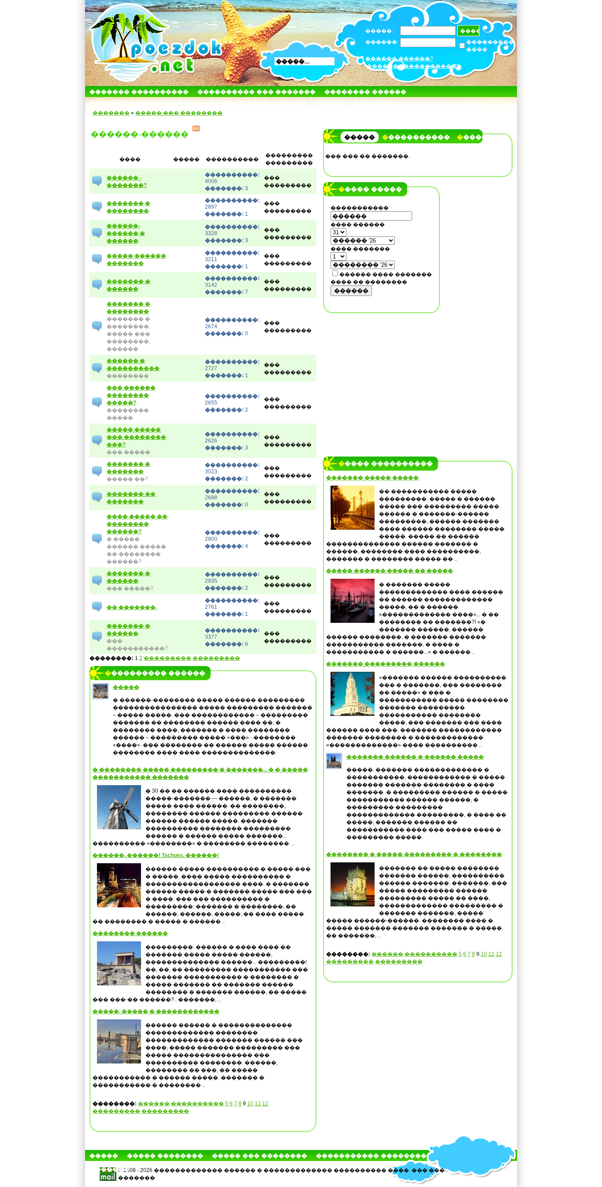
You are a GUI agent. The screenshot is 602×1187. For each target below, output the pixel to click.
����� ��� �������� (179, 113)
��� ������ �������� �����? (131, 395)
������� (373, 102)
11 (258, 1104)
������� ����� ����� (372, 478)
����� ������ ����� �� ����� (389, 571)
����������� (416, 137)
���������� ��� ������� (256, 91)
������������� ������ (144, 102)
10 (250, 1104)
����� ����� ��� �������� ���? (136, 437)
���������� (197, 1104)
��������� (167, 658)
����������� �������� (371, 1155)
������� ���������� (139, 91)
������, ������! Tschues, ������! (156, 855)
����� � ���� (239, 102)
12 (265, 1104)
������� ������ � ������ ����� (415, 757)
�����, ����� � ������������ (156, 1011)
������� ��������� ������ (385, 664)
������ (154, 1104)
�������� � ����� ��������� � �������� (414, 854)
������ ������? (399, 59)
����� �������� (165, 1155)
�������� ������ (365, 91)
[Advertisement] (382, 373)
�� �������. (132, 607)
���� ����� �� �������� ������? (137, 524)
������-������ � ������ (126, 233)
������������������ (414, 66)
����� (293, 102)
